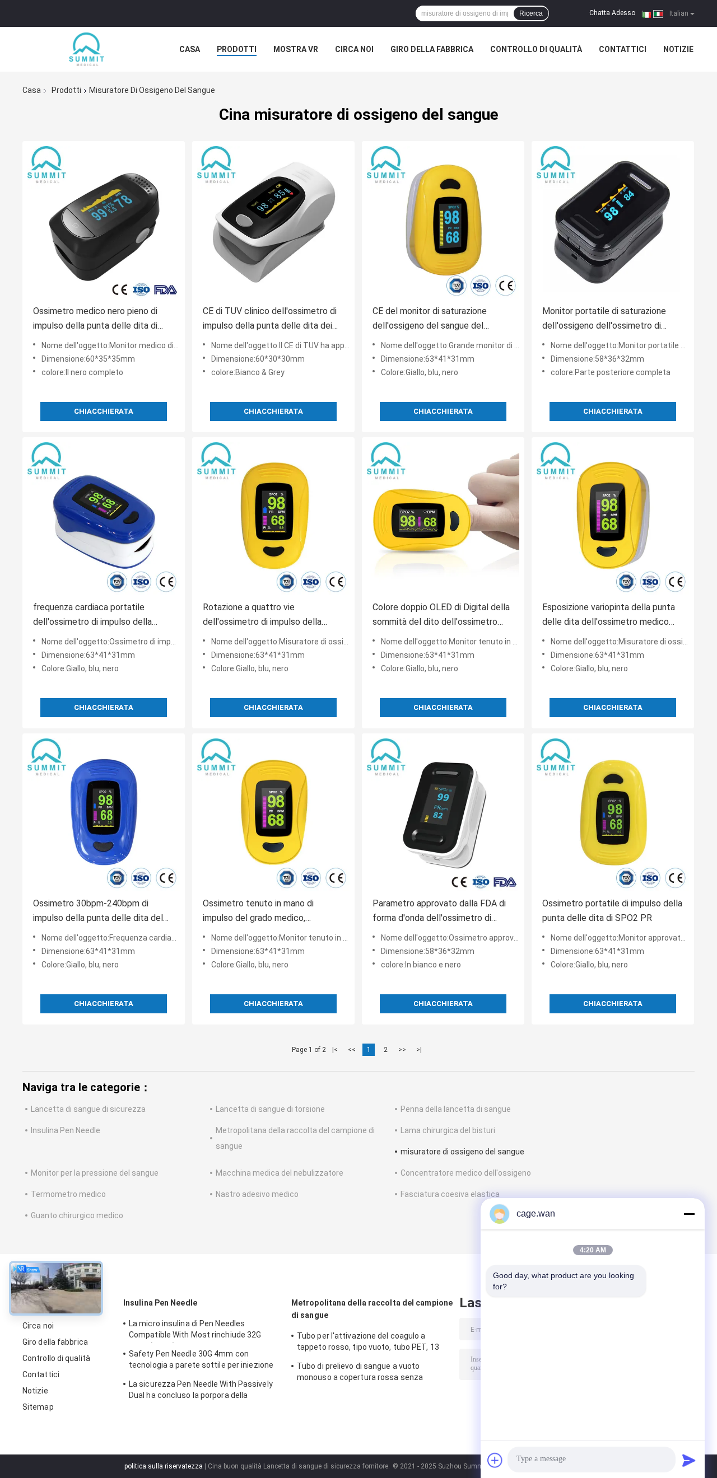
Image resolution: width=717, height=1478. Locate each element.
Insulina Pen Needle (65, 1130)
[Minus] (689, 1213)
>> (402, 1050)
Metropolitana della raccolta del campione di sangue (372, 1309)
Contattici (622, 49)
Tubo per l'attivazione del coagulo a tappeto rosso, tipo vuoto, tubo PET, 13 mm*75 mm (368, 1343)
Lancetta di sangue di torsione (270, 1109)
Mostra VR (295, 49)
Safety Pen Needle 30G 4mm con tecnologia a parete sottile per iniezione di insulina (201, 1361)
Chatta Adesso (612, 13)
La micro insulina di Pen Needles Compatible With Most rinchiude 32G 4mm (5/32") (195, 1331)
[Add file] (495, 1460)
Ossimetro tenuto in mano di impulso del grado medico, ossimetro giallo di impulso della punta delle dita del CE (265, 911)
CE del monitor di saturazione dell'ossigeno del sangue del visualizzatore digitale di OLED (432, 319)
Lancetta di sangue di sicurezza (88, 1109)
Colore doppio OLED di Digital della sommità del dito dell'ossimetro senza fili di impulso (441, 615)
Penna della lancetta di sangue (456, 1109)
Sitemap (38, 1406)
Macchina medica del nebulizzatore (279, 1172)
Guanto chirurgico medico (77, 1215)
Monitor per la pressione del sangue (95, 1172)
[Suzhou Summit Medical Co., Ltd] (84, 49)
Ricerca (531, 13)
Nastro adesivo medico (257, 1194)
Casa (189, 49)
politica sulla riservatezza (163, 1466)
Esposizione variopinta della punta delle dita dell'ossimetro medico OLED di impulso (608, 615)
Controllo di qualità (536, 49)
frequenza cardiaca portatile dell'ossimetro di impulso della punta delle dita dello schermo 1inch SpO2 (93, 615)
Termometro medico (68, 1194)
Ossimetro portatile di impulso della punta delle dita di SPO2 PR (612, 910)
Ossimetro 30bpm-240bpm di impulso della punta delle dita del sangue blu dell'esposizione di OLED (103, 911)
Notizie (678, 49)
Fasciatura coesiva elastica (450, 1194)
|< (335, 1050)
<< (352, 1050)
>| (419, 1050)
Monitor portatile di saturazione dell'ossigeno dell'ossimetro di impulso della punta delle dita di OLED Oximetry (604, 319)
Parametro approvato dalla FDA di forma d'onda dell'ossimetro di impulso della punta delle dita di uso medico (443, 911)
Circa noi (354, 49)
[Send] (689, 1460)
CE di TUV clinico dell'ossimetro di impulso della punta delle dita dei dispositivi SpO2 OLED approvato (270, 319)
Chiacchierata (103, 411)
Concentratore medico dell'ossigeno (466, 1172)
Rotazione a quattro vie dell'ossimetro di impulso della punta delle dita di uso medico (262, 615)
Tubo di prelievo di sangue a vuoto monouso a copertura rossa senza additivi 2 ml (360, 1373)
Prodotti (237, 49)
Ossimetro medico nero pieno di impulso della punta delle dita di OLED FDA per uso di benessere (96, 319)
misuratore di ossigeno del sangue (462, 1151)
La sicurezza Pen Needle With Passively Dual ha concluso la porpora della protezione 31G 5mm (201, 1391)
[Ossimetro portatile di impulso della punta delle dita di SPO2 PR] (613, 814)
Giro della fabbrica (431, 49)
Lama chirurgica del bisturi (448, 1130)
